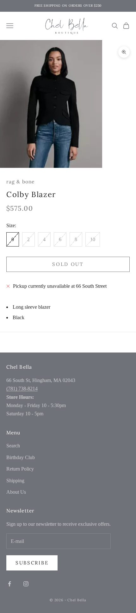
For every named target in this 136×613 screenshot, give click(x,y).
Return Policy (20, 468)
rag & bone (20, 181)
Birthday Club (20, 457)
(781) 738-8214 (22, 388)
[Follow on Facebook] (9, 584)
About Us (16, 492)
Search (13, 445)
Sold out (68, 264)
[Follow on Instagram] (26, 584)
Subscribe (31, 563)
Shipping (15, 480)
